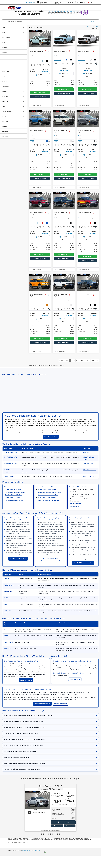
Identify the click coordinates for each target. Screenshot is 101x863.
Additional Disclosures (35, 850)
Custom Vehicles (41, 7)
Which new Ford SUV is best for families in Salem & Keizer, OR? (24, 727)
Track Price (41, 75)
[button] (49, 38)
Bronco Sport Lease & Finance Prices (49, 492)
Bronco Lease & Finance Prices (47, 489)
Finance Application (89, 476)
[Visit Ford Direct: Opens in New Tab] (47, 852)
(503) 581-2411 (38, 812)
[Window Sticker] (49, 65)
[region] (40, 84)
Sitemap (24, 850)
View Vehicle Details (40, 96)
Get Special (64, 822)
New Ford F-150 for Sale (12, 497)
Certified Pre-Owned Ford (79, 673)
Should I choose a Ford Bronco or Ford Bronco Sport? (21, 733)
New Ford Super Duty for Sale (14, 500)
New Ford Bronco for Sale (13, 489)
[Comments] (46, 65)
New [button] (33, 7)
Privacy (28, 850)
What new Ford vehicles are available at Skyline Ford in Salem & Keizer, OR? (28, 715)
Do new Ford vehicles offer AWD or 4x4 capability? (20, 751)
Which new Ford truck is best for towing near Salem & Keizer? (24, 721)
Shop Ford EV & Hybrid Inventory (83, 563)
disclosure (51, 828)
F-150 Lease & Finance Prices (47, 497)
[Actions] (48, 51)
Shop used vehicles (59, 673)
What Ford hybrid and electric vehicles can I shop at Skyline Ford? (25, 739)
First (61, 360)
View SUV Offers (88, 463)
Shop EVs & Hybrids (89, 470)
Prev (66, 360)
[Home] (25, 8)
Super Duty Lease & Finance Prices (48, 500)
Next (82, 360)
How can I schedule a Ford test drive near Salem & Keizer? (23, 769)
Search (92, 21)
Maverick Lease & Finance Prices (48, 495)
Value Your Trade (75, 504)
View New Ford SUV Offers (50, 559)
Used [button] (35, 7)
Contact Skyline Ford (60, 703)
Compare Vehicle (37, 105)
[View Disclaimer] (43, 64)
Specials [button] (29, 7)
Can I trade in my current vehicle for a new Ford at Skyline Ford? (24, 763)
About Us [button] (61, 7)
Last (87, 360)
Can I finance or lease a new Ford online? (17, 757)
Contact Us (86, 453)
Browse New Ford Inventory (42, 703)
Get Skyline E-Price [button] (39, 92)
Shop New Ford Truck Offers (18, 559)
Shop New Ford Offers (50, 437)
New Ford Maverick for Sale (13, 495)
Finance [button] (56, 7)
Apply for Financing (26, 680)
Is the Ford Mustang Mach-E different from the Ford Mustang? (24, 745)
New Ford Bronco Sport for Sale (15, 492)
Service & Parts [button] (50, 7)
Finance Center (75, 506)
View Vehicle (58, 826)
